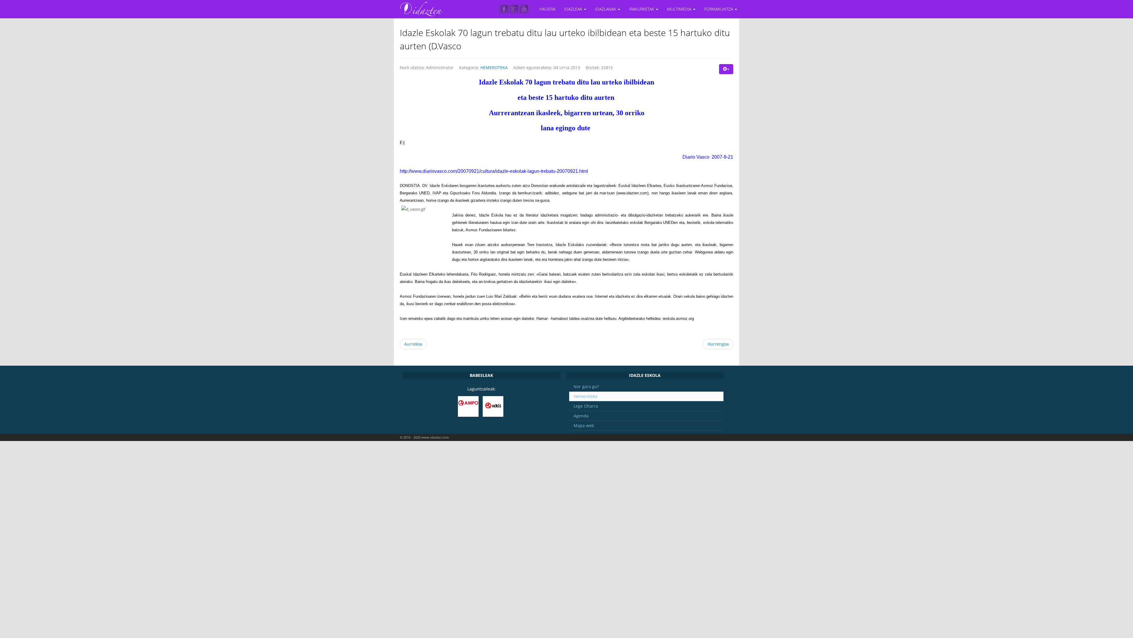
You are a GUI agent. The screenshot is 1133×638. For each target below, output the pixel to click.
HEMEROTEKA (494, 67)
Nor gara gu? (586, 386)
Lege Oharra (586, 406)
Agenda (581, 416)
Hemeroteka (585, 396)
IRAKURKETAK (642, 9)
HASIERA (547, 9)
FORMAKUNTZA (719, 9)
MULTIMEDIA (679, 9)
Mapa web (584, 425)
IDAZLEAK (573, 9)
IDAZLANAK (606, 9)
